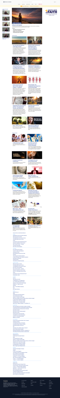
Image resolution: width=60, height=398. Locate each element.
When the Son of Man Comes (17, 369)
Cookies (50, 388)
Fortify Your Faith (33, 382)
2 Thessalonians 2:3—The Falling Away (19, 280)
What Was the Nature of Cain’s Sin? (18, 325)
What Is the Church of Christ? (17, 236)
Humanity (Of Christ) (16, 252)
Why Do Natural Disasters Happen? (18, 329)
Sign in (55, 1)
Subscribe (23, 385)
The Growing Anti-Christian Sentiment (19, 255)
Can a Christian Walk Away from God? (18, 281)
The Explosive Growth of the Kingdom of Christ (20, 352)
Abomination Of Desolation (17, 258)
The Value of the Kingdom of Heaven (18, 348)
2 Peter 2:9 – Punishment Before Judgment (19, 366)
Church (14, 240)
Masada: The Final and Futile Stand (18, 31)
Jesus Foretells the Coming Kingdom (18, 353)
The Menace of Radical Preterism (18, 371)
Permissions (51, 383)
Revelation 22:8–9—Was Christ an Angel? (19, 300)
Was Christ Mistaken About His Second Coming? (20, 370)
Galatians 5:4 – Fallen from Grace (18, 284)
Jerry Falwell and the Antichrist (17, 249)
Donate (41, 4)
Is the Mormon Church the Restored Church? (20, 241)
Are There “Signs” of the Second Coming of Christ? (20, 365)
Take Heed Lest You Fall (16, 279)
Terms (50, 386)
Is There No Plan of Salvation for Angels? (19, 299)
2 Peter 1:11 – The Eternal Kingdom (18, 358)
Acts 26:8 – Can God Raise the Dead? (18, 316)
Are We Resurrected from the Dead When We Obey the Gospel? (22, 307)
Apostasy (14, 285)
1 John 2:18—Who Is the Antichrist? (18, 250)
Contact (32, 385)
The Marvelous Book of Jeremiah (18, 32)
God (13, 326)
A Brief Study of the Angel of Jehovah (18, 294)
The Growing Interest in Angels (17, 295)
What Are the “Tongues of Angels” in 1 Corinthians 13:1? (21, 303)
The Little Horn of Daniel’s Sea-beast (18, 260)
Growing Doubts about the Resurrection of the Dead (21, 308)
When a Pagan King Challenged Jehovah (19, 345)
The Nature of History (16, 321)
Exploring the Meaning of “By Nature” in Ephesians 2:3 (21, 330)
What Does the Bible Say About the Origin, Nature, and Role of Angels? (23, 298)
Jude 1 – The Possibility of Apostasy (18, 286)
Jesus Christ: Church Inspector (17, 246)
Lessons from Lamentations (17, 30)
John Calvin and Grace (16, 289)
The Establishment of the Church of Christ (19, 266)
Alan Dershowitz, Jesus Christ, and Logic (19, 253)
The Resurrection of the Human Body (18, 313)
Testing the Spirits (15, 259)
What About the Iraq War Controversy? (19, 29)
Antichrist (14, 254)
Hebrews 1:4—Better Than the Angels (18, 339)
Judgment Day (15, 362)
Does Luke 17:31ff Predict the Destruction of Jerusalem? (21, 372)
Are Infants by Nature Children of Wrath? (19, 324)
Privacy (50, 385)
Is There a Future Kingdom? (17, 351)
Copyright (50, 382)
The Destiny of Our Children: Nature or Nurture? (20, 327)
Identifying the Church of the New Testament (20, 235)
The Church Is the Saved (16, 245)
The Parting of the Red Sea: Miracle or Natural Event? (21, 331)
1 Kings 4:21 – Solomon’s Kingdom (18, 359)
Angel (14, 293)
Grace (14, 287)
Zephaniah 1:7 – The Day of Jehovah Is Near (19, 367)
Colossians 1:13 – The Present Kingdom (19, 356)
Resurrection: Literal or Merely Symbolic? (19, 311)
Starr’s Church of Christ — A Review (18, 244)
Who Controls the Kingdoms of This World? (19, 357)
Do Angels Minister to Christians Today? (19, 344)
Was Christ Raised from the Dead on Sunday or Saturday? (21, 306)
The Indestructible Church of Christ (18, 239)
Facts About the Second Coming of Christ (19, 364)
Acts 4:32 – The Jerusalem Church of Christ (19, 271)
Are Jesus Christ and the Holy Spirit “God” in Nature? (21, 320)
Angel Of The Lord (15, 292)
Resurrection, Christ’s (16, 312)
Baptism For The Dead (16, 317)
